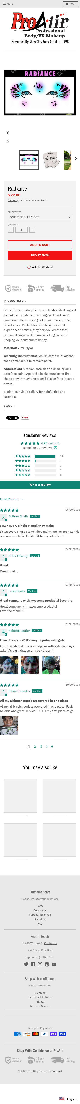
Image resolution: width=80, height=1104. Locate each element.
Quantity (13, 224)
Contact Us (40, 910)
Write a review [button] (40, 485)
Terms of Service (40, 1006)
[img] (9, 510)
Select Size (14, 212)
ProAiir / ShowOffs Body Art (45, 1071)
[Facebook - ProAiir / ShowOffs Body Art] (33, 964)
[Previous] (8, 133)
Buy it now (40, 255)
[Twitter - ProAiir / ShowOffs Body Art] (26, 964)
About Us (40, 919)
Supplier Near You (40, 914)
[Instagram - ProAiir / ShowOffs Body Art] (40, 964)
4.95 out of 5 (50, 443)
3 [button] (41, 746)
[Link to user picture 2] (30, 665)
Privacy (40, 1001)
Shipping (13, 200)
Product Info (14, 301)
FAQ (40, 923)
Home (40, 906)
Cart (72, 3)
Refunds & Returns (40, 997)
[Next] (8, 141)
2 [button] (35, 746)
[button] (23, 456)
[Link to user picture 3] (51, 665)
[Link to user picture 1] (9, 665)
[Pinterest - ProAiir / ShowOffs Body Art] (47, 964)
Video (8, 406)
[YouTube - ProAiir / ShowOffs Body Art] (54, 964)
